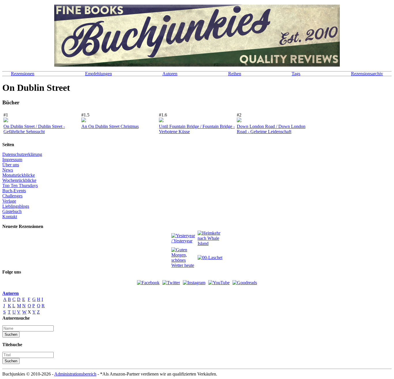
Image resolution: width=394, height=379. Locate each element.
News (7, 169)
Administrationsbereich (75, 374)
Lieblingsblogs (15, 206)
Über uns (10, 164)
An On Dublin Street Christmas (110, 126)
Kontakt (9, 216)
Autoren (169, 73)
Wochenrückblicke (19, 180)
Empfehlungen (98, 73)
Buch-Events (14, 190)
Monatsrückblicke (18, 175)
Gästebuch (12, 211)
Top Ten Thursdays (20, 185)
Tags (296, 73)
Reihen (234, 73)
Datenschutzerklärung (22, 154)
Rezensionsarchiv (367, 73)
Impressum (12, 159)
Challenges (12, 195)
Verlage (9, 201)
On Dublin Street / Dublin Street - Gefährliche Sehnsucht (34, 129)
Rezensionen (22, 73)
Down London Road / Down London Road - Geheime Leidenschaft (271, 129)
